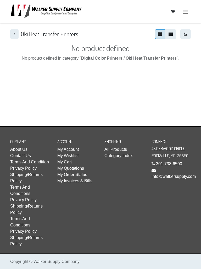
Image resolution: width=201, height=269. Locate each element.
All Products (115, 149)
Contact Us (20, 155)
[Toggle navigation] (185, 11)
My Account (68, 149)
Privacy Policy (23, 168)
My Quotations (70, 168)
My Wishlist (68, 155)
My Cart (64, 162)
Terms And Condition (29, 162)
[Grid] (160, 34)
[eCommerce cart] (172, 11)
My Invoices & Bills (74, 181)
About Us (18, 149)
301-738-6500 (169, 164)
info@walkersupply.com (174, 176)
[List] (170, 34)
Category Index (118, 155)
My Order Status (72, 174)
